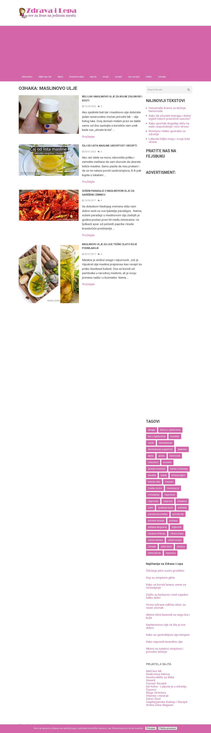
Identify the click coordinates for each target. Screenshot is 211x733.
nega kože (153, 501)
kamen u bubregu (179, 468)
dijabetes (182, 449)
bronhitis (174, 436)
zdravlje (162, 76)
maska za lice (155, 488)
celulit (151, 442)
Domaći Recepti (156, 683)
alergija (151, 429)
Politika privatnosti (167, 728)
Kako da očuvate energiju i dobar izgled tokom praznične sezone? (170, 117)
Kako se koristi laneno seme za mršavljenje (166, 586)
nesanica (182, 501)
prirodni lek (178, 514)
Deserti (150, 680)
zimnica (181, 546)
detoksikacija (165, 442)
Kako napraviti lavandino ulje (164, 641)
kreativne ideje (76, 76)
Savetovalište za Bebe (160, 677)
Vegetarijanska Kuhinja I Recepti (166, 702)
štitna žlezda (154, 553)
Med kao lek (154, 671)
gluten (161, 455)
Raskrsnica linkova (158, 674)
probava (173, 520)
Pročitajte (88, 136)
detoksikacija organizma (160, 449)
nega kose (170, 494)
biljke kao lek (45, 76)
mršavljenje (153, 494)
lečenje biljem (178, 475)
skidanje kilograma (157, 527)
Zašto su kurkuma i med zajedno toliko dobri (167, 596)
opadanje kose (165, 507)
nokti (150, 507)
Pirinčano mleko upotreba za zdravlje (167, 132)
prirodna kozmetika (157, 514)
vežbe (149, 76)
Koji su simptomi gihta (160, 577)
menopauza (173, 488)
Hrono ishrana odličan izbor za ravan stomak (166, 606)
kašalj (164, 475)
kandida (152, 475)
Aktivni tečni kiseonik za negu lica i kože (168, 616)
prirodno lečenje (156, 520)
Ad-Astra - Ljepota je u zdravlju (166, 686)
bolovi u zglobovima (170, 429)
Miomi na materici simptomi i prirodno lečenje (164, 650)
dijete (60, 76)
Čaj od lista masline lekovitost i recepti (109, 145)
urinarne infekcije (156, 533)
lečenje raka (154, 481)
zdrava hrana (176, 533)
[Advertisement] (105, 49)
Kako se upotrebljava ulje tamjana (168, 635)
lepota (93, 76)
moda (106, 76)
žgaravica (170, 553)
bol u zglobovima (156, 436)
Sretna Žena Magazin (159, 705)
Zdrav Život (153, 699)
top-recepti (133, 76)
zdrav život (166, 546)
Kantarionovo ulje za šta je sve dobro (165, 626)
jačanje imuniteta (156, 468)
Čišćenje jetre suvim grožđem (165, 570)
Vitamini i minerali (157, 695)
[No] (207, 728)
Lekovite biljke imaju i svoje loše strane (169, 140)
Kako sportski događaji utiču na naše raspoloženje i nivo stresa (169, 125)
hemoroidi (175, 455)
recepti (118, 76)
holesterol (153, 462)
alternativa (27, 76)
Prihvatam (150, 728)
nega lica (167, 501)
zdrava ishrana (155, 540)
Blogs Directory (156, 692)
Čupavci (151, 689)
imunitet (167, 462)
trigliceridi (176, 527)
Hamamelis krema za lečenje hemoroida (167, 109)
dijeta (150, 455)
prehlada (182, 507)
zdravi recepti (174, 540)
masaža (169, 481)
